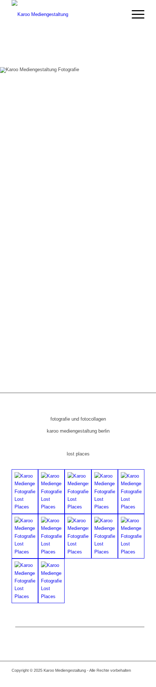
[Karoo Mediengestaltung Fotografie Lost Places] (25, 491)
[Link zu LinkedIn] (128, 677)
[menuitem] (117, 14)
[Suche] (117, 14)
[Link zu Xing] (139, 677)
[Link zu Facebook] (117, 677)
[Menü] (134, 14)
